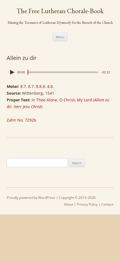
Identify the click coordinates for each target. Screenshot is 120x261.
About (68, 204)
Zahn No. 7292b (21, 120)
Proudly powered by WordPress (31, 197)
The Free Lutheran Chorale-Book (60, 11)
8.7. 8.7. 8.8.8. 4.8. (37, 86)
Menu (60, 37)
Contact (107, 204)
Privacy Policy (87, 204)
